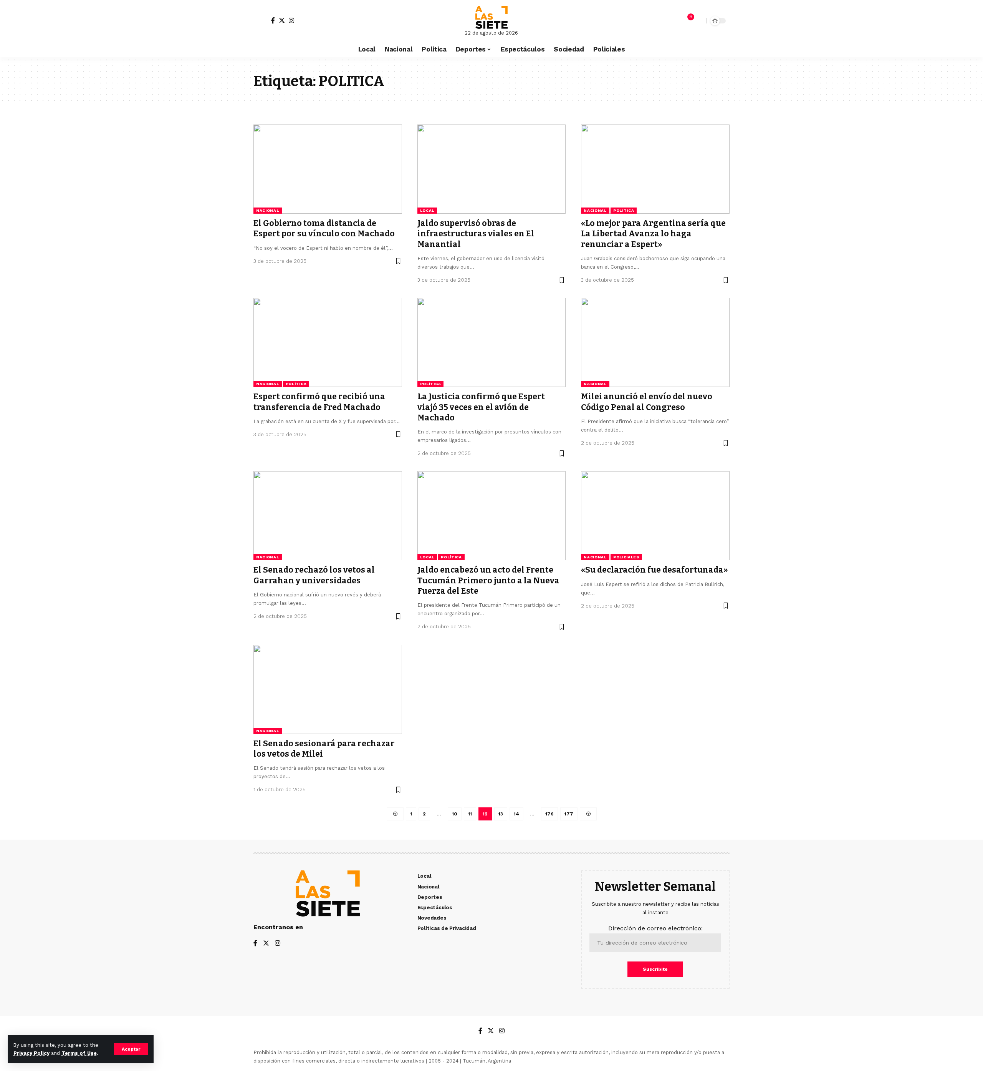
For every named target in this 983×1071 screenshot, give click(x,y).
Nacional (267, 210)
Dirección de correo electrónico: (655, 928)
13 (500, 814)
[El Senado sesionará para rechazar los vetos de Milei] (327, 689)
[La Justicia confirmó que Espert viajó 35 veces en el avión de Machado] (491, 342)
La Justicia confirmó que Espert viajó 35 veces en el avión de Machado (481, 407)
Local (427, 210)
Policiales (626, 557)
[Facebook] (273, 20)
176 (549, 814)
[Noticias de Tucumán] (491, 17)
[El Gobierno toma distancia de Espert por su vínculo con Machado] (327, 169)
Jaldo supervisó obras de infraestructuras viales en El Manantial (475, 233)
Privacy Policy (31, 1053)
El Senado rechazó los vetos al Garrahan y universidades (314, 575)
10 (454, 814)
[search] (698, 21)
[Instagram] (291, 20)
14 (516, 814)
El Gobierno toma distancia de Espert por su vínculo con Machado (324, 228)
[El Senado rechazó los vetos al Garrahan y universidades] (327, 515)
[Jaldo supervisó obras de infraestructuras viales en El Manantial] (491, 169)
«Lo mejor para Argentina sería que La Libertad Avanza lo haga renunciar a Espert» (653, 233)
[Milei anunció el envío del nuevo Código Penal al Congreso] (655, 342)
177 (568, 814)
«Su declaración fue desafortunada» (654, 570)
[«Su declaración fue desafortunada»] (655, 515)
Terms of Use (79, 1053)
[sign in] (260, 21)
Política (623, 210)
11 (470, 814)
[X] (282, 20)
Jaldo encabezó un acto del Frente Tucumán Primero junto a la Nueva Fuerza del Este (488, 580)
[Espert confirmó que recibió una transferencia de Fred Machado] (327, 342)
